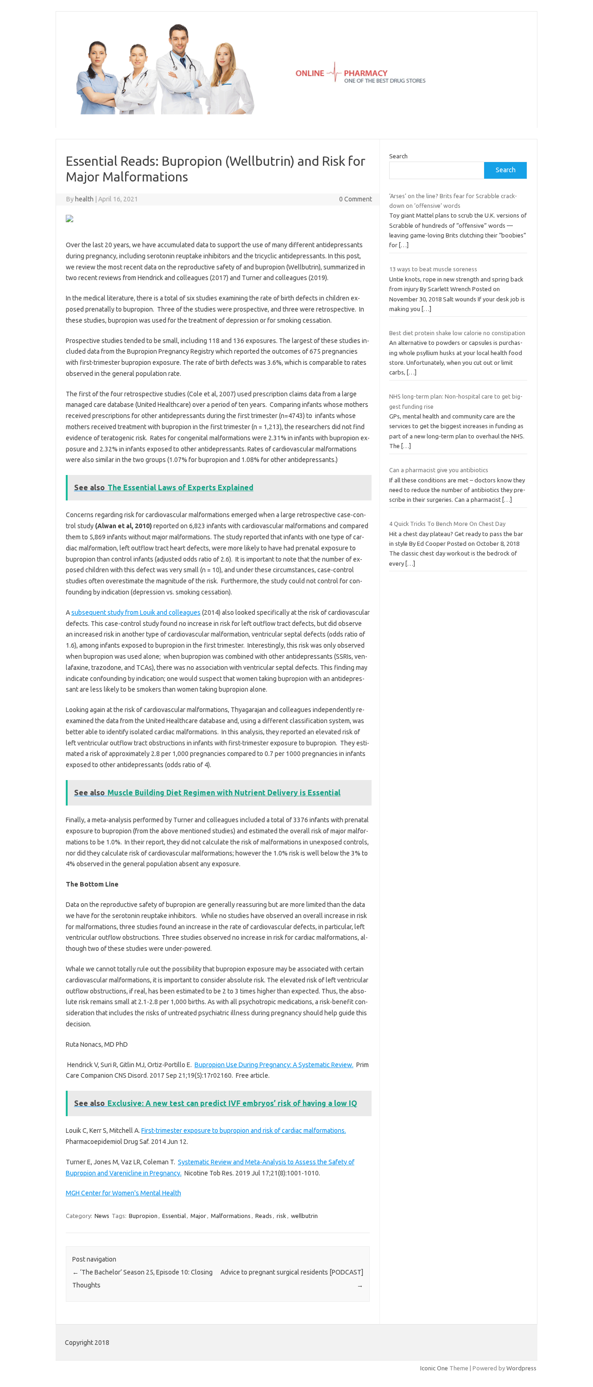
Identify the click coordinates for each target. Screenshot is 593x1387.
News (102, 1215)
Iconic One (434, 1368)
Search (398, 156)
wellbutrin (304, 1215)
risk (281, 1215)
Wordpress (521, 1368)
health (84, 199)
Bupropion (143, 1215)
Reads (263, 1215)
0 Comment (355, 199)
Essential (174, 1215)
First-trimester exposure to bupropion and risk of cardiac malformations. (243, 1130)
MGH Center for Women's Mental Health (123, 1193)
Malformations (231, 1215)
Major (198, 1215)
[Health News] (296, 112)
